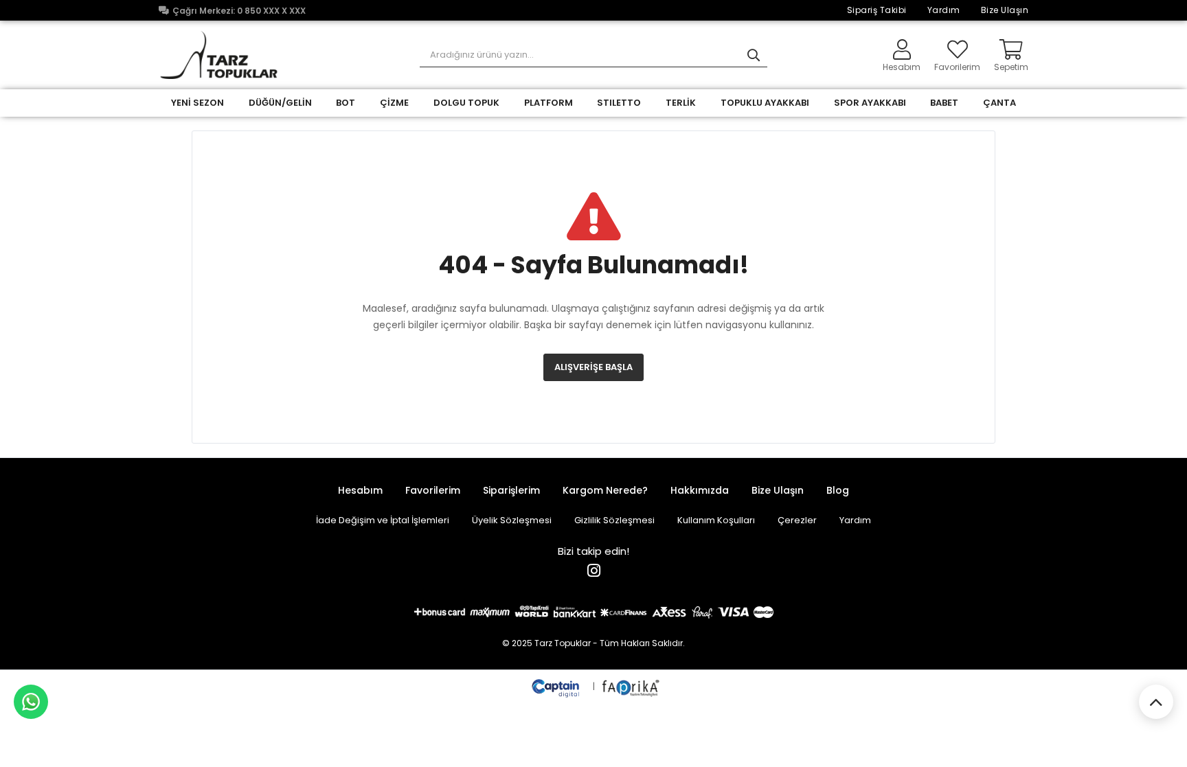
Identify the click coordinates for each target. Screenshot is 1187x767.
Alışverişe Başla (593, 367)
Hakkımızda (699, 490)
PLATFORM (548, 102)
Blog (837, 490)
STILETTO (619, 102)
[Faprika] (631, 686)
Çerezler (797, 520)
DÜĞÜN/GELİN (280, 102)
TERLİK (681, 102)
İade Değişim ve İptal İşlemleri (382, 520)
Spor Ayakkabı (870, 102)
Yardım (943, 10)
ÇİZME (394, 102)
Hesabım (360, 490)
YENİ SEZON (197, 102)
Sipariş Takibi (877, 10)
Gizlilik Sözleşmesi (614, 520)
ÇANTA (999, 102)
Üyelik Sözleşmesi (512, 520)
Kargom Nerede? (605, 490)
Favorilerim (957, 66)
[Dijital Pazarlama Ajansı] (557, 686)
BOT (345, 102)
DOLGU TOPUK (466, 102)
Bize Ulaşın (1005, 10)
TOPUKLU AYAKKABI (765, 102)
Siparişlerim (511, 490)
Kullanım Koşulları (716, 520)
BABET (944, 102)
